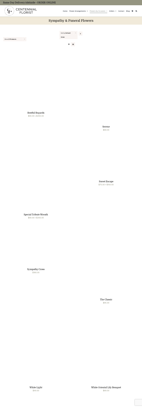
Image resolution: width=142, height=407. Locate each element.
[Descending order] (80, 33)
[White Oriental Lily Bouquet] (99, 315)
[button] (136, 11)
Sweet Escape (106, 181)
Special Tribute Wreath (36, 214)
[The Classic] (98, 230)
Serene (106, 126)
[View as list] (73, 44)
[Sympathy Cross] (16, 230)
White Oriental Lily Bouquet (106, 387)
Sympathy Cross (36, 269)
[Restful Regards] (29, 54)
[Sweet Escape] (88, 142)
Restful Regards (35, 113)
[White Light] (29, 315)
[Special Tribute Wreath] (29, 142)
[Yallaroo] (99, 403)
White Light (36, 387)
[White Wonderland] (29, 403)
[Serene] (99, 54)
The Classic (106, 299)
